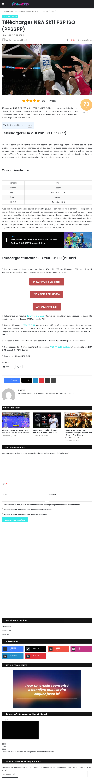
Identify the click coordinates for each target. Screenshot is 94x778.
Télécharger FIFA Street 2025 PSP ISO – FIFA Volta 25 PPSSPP (15, 431)
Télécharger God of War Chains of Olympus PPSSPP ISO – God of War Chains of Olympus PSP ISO (78, 433)
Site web (52, 494)
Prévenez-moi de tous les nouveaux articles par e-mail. (25, 514)
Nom (4, 484)
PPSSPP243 (6, 630)
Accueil (6, 11)
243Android (6, 626)
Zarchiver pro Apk (35, 316)
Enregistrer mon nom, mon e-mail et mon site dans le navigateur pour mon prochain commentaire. (42, 505)
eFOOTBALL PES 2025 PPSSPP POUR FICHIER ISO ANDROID (46, 431)
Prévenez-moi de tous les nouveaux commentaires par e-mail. (28, 509)
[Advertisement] (47, 571)
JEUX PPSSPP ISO (17, 11)
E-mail (5, 494)
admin (8, 40)
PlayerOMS (6, 634)
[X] (25, 397)
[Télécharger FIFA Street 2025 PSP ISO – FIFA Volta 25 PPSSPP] (15, 420)
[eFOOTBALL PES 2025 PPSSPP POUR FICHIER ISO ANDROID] (47, 420)
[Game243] (19, 4)
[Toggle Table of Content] (28, 125)
